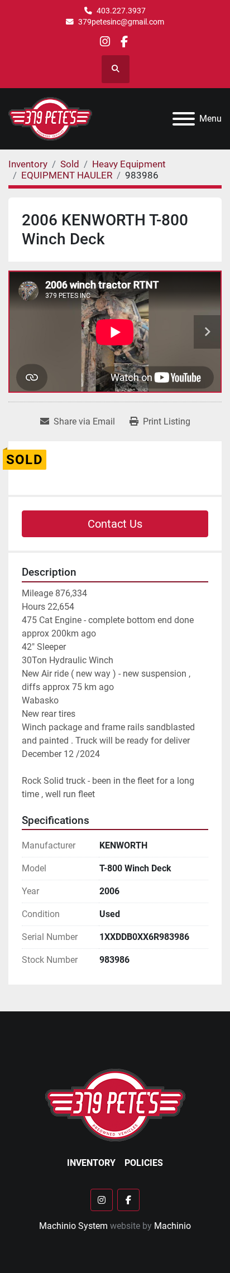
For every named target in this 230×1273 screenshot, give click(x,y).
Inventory (91, 1163)
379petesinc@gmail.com (121, 21)
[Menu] (183, 119)
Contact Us (115, 524)
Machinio (172, 1226)
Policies (143, 1163)
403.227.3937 (121, 10)
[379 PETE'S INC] (115, 1104)
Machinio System (73, 1226)
